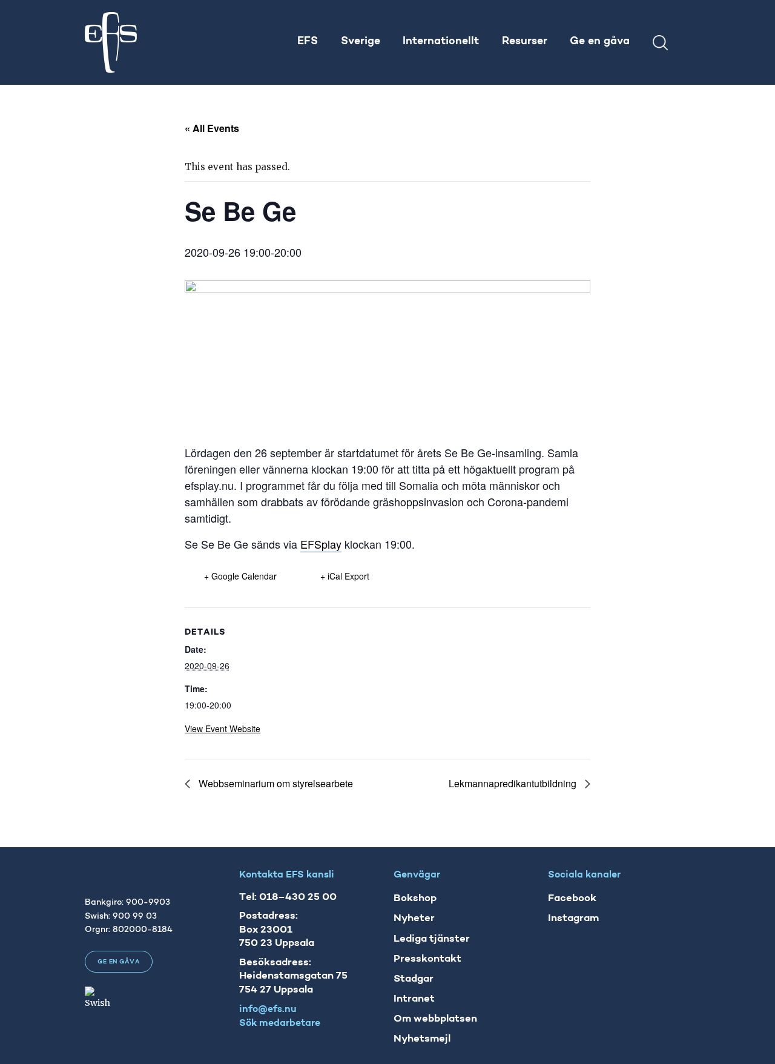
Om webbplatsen (435, 1019)
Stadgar (414, 979)
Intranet (414, 999)
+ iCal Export (344, 576)
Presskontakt (427, 959)
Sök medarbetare (279, 1023)
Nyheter (414, 918)
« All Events (212, 128)
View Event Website (222, 728)
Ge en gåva (118, 962)
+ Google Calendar (240, 576)
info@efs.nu (268, 1009)
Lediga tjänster (432, 939)
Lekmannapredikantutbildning (514, 783)
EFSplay (320, 544)
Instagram (573, 918)
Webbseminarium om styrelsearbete (274, 783)
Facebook (572, 898)
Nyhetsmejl (422, 1039)
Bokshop (415, 898)
